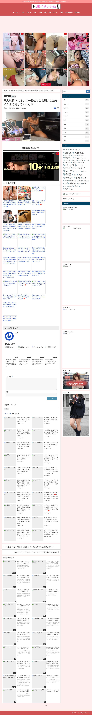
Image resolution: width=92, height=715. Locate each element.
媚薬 (80, 175)
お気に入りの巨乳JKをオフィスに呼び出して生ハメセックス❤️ (24, 296)
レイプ (35, 12)
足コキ (81, 186)
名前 (7, 392)
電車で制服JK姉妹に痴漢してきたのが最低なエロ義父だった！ (38, 273)
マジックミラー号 (79, 168)
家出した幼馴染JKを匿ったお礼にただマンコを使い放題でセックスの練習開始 (38, 250)
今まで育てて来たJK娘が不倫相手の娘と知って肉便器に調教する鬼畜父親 (24, 226)
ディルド (81, 160)
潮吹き (73, 183)
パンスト (81, 162)
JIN (58, 107)
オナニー (29, 12)
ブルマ (67, 168)
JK (13, 12)
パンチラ (70, 165)
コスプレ (68, 160)
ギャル (18, 12)
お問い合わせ (69, 12)
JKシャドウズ (67, 393)
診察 (70, 186)
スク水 (74, 160)
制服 (14, 96)
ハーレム (67, 162)
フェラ (80, 165)
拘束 (61, 12)
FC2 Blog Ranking (68, 198)
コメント (9, 376)
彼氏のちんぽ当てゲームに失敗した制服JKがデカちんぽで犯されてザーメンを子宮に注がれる (9, 274)
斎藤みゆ (73, 180)
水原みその (86, 180)
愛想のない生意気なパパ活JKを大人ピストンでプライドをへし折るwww (9, 249)
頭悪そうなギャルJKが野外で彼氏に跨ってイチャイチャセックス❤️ (38, 202)
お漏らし (68, 153)
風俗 (72, 189)
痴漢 (40, 12)
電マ (67, 189)
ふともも (67, 155)
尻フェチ (69, 178)
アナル (74, 155)
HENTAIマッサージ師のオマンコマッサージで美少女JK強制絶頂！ (35, 552)
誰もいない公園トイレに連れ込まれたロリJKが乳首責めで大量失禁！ (9, 318)
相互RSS (77, 12)
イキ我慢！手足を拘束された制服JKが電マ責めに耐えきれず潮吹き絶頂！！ (29, 547)
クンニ (83, 158)
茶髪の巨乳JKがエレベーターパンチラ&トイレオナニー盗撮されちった (24, 249)
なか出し (79, 152)
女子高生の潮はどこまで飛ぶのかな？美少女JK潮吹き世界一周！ (24, 202)
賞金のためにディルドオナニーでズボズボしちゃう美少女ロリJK (38, 296)
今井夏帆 (84, 171)
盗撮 (50, 12)
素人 (76, 136)
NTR (71, 149)
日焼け (80, 180)
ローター (77, 171)
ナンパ (87, 160)
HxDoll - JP (66, 371)
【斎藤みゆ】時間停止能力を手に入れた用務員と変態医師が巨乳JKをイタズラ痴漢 (9, 203)
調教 (45, 12)
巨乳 (23, 12)
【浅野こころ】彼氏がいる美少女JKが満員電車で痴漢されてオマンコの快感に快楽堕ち (9, 227)
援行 (66, 180)
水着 (66, 183)
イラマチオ (81, 155)
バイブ (74, 162)
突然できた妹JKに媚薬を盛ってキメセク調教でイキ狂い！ (38, 226)
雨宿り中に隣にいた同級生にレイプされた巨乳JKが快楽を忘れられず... (24, 273)
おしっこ (55, 12)
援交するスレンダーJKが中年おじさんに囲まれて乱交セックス (9, 296)
